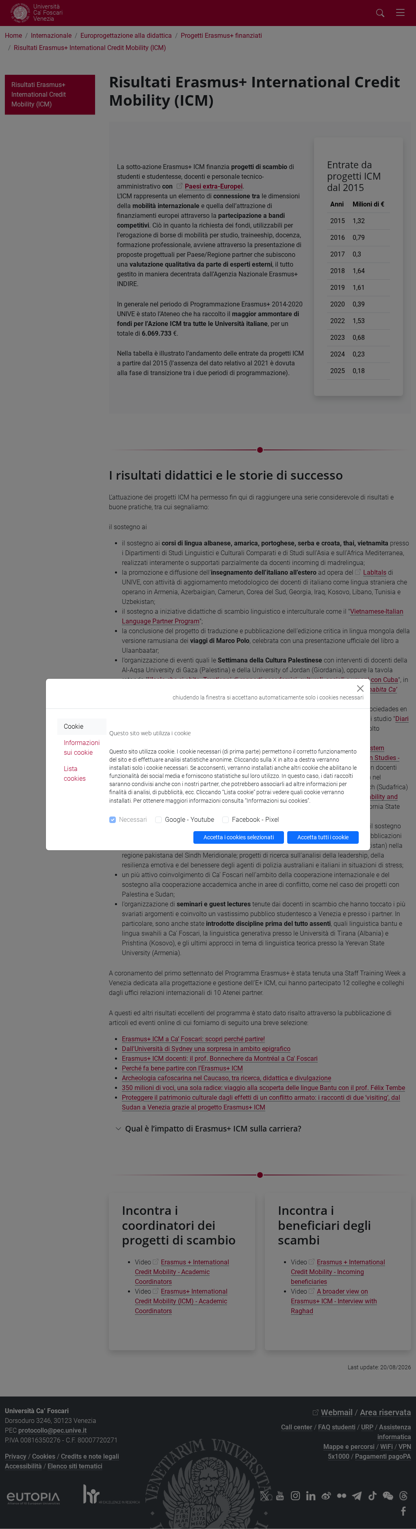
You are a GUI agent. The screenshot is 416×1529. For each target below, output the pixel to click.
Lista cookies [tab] (75, 773)
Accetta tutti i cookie (323, 837)
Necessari (133, 819)
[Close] (360, 688)
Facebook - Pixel (255, 819)
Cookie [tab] (73, 726)
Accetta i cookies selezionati (239, 837)
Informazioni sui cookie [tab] (82, 747)
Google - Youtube (189, 819)
